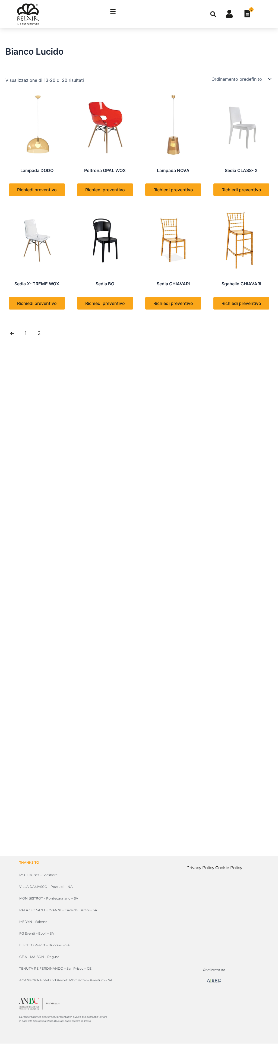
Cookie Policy (228, 867)
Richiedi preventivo (37, 189)
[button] (213, 14)
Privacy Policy (200, 867)
